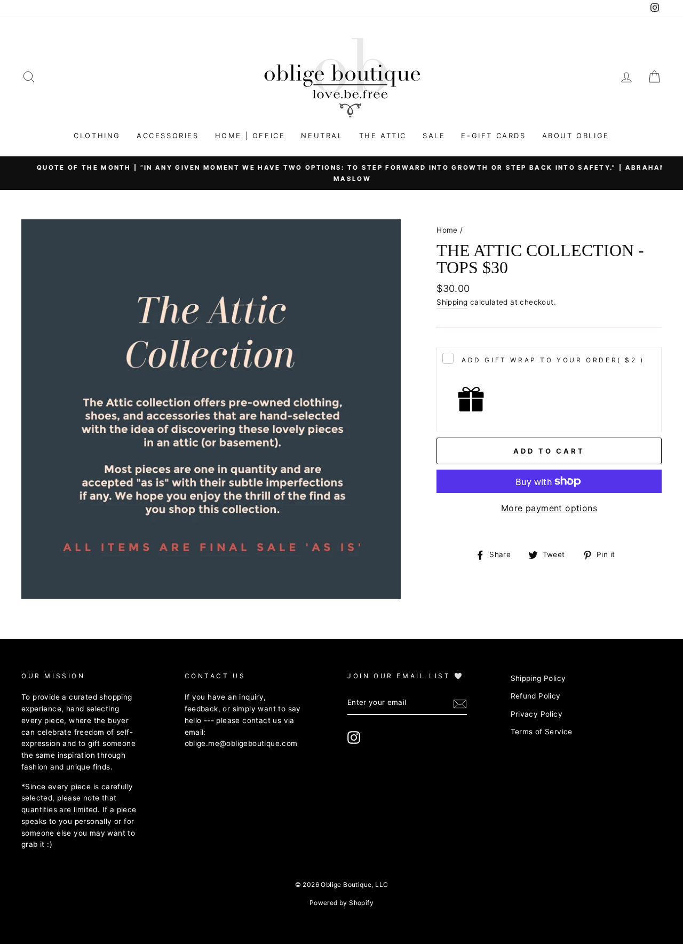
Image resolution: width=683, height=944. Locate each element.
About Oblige (575, 135)
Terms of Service (542, 731)
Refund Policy (536, 696)
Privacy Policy (537, 714)
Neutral (322, 135)
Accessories (168, 135)
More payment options (549, 508)
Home (447, 230)
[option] (341, 173)
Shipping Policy (538, 678)
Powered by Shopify (341, 903)
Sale (434, 135)
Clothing (97, 135)
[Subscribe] (460, 703)
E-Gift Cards (493, 135)
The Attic (383, 135)
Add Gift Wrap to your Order (553, 360)
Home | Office (250, 135)
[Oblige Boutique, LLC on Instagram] (353, 737)
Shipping (451, 302)
